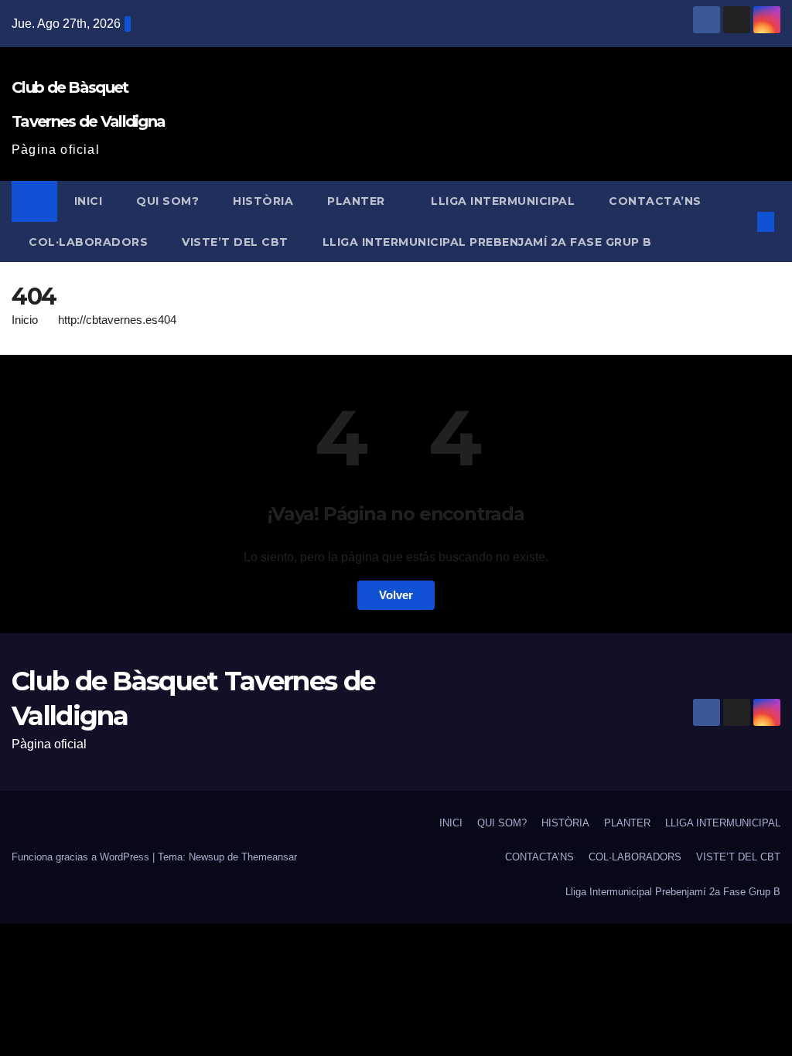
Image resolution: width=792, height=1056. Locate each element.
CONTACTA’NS (655, 201)
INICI (88, 201)
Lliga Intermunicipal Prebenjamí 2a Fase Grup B (487, 242)
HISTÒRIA (263, 201)
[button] (741, 221)
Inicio (25, 319)
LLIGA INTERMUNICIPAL (503, 201)
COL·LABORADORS (88, 242)
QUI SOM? (167, 201)
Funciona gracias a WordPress (82, 857)
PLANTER (357, 201)
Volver (396, 594)
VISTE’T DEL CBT (235, 242)
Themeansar (269, 857)
